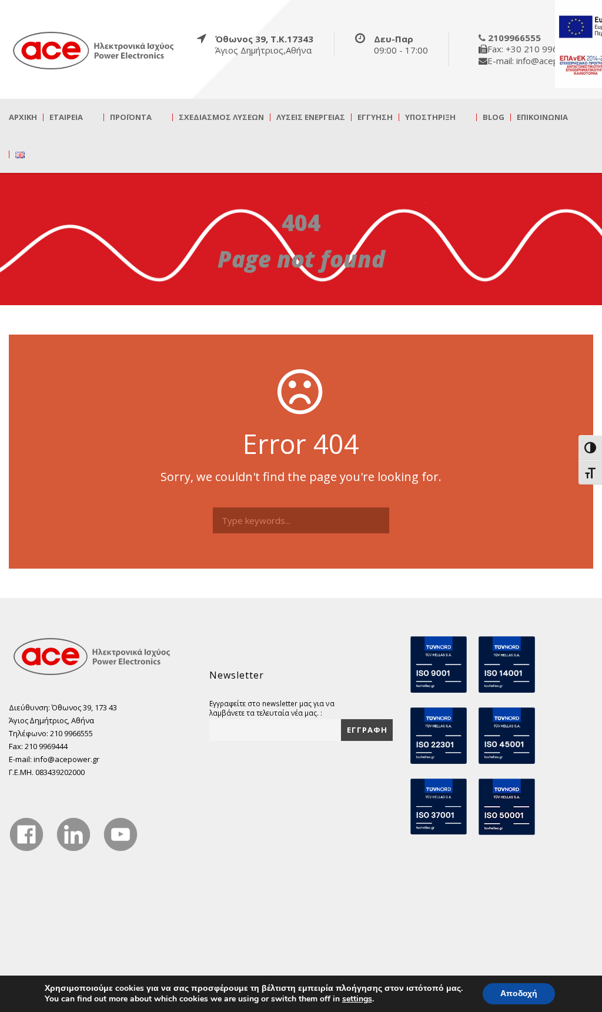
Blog (493, 117)
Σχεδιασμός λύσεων (221, 117)
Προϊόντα (131, 117)
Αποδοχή (518, 993)
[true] (94, 50)
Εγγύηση (375, 117)
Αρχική (23, 117)
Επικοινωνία (542, 117)
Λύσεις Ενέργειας (310, 117)
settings (357, 999)
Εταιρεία (66, 117)
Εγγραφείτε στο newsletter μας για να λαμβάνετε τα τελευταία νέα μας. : (272, 708)
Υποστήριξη (430, 117)
